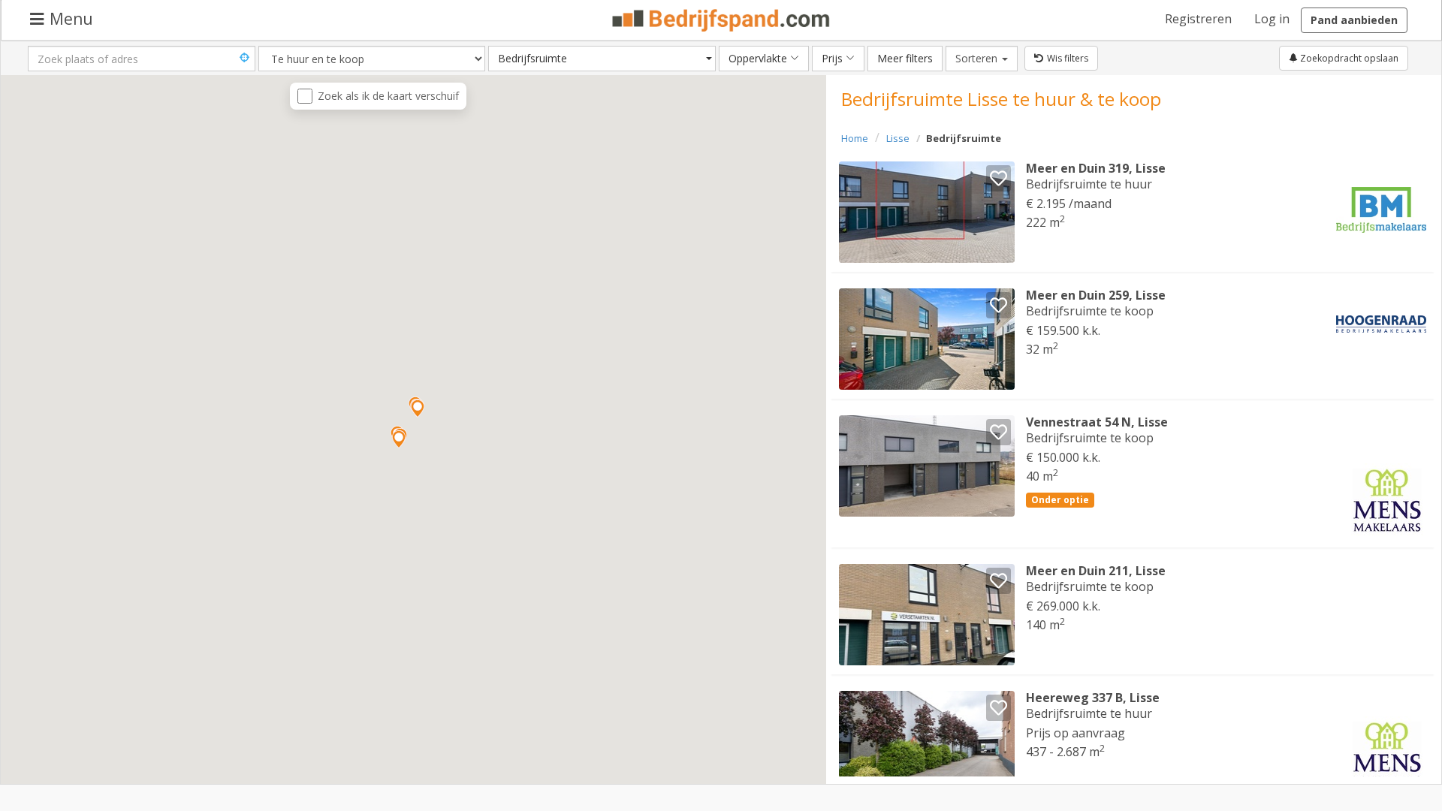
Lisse (898, 138)
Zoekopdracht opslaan (1348, 58)
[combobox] (602, 58)
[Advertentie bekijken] (927, 212)
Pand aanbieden (1354, 20)
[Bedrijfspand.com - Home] (721, 20)
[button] (418, 408)
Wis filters (1067, 58)
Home (854, 138)
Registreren (1198, 19)
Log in (1272, 19)
